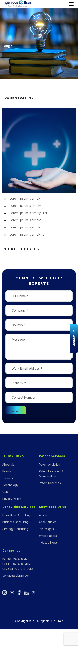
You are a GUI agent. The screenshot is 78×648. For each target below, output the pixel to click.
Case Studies (47, 522)
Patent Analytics (49, 464)
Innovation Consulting (16, 515)
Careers (7, 478)
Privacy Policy (11, 498)
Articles (44, 515)
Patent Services (52, 456)
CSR (5, 491)
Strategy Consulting (15, 529)
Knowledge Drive (52, 506)
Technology (10, 485)
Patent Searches (50, 483)
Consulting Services (18, 506)
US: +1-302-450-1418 (16, 564)
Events (6, 471)
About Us (8, 464)
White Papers (48, 535)
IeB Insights (46, 529)
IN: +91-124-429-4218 (16, 559)
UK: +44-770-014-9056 (18, 568)
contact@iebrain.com (16, 575)
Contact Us (11, 550)
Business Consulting (15, 522)
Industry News (48, 542)
